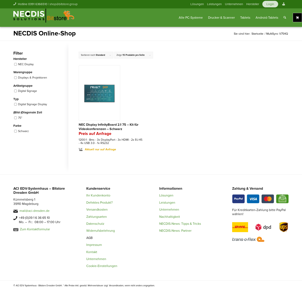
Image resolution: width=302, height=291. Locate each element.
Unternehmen (234, 4)
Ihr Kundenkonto (98, 195)
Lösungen (197, 4)
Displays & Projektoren (32, 77)
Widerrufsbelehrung (100, 231)
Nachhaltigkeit (169, 217)
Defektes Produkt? (99, 203)
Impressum (94, 245)
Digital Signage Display (32, 104)
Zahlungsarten (96, 217)
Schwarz (23, 131)
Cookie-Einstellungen (101, 266)
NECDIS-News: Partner (175, 231)
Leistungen (214, 4)
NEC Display (26, 64)
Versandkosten (97, 210)
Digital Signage (27, 91)
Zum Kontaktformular (35, 229)
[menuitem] (197, 4)
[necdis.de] (44, 17)
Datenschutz (95, 224)
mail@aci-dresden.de (35, 211)
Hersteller (252, 4)
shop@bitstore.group (64, 4)
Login (270, 4)
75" (20, 118)
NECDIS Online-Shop (44, 34)
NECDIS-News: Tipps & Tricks (180, 224)
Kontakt (91, 252)
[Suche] (285, 17)
